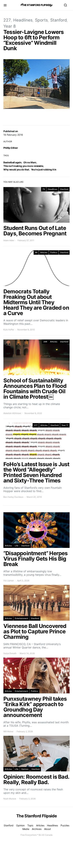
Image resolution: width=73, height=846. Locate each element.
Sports (41, 20)
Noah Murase (9, 798)
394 (45, 341)
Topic (30, 825)
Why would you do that (16, 169)
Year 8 (9, 26)
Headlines (23, 20)
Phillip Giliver (10, 147)
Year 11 (64, 425)
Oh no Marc (29, 162)
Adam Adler (8, 240)
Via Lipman (8, 580)
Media (25, 829)
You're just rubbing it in (43, 169)
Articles (43, 252)
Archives (36, 829)
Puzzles (65, 825)
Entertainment (21, 618)
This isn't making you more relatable (23, 165)
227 (7, 20)
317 (36, 425)
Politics (53, 252)
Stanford (58, 20)
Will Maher (8, 731)
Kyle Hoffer (8, 329)
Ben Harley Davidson (13, 497)
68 (36, 252)
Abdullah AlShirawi (12, 413)
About (47, 829)
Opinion (25, 769)
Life (16, 545)
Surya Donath (9, 653)
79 (43, 189)
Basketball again (12, 162)
